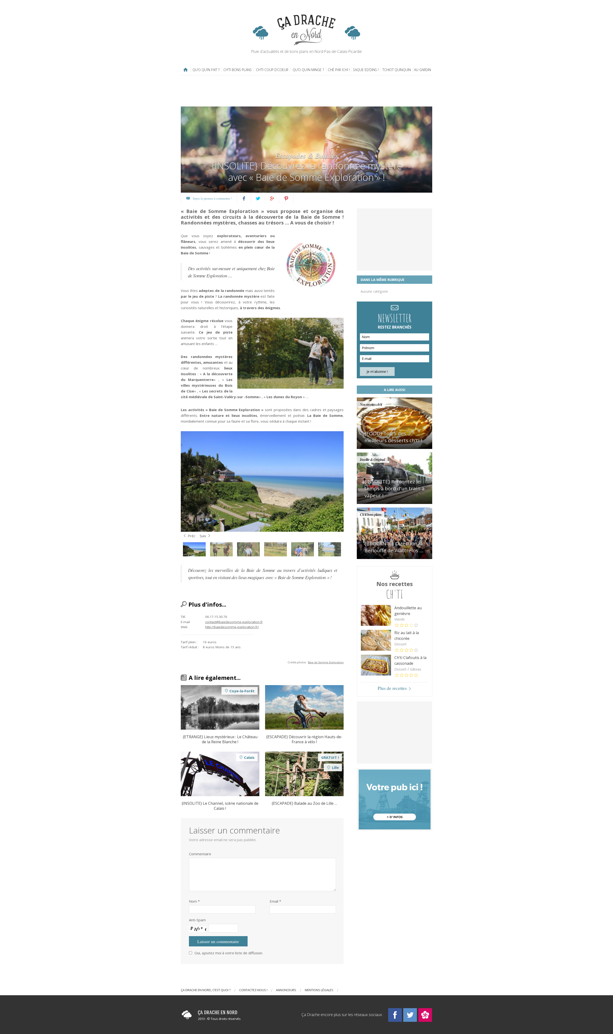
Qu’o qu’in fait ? (206, 69)
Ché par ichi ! (339, 69)
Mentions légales (319, 990)
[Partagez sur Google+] (272, 198)
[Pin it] (286, 198)
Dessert (400, 644)
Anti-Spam (197, 919)
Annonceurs (286, 990)
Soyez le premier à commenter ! (212, 198)
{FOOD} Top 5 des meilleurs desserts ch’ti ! (393, 437)
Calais (249, 757)
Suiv (203, 535)
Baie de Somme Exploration (326, 662)
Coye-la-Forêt (242, 690)
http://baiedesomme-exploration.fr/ (232, 627)
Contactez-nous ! (253, 990)
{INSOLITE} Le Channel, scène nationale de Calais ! (220, 806)
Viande (399, 619)
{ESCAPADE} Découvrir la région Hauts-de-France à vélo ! (304, 739)
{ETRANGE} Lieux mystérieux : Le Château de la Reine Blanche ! (220, 739)
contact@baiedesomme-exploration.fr (234, 622)
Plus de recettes (392, 688)
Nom (194, 901)
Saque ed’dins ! (366, 69)
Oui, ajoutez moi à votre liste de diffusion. (228, 952)
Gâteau (415, 669)
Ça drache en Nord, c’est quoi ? (206, 990)
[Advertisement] (306, 91)
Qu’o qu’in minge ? (308, 69)
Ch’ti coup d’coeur (272, 69)
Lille (335, 767)
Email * (275, 901)
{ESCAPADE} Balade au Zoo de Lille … (304, 803)
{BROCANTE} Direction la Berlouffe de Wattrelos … (393, 547)
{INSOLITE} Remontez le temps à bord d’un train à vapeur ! (394, 488)
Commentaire (200, 853)
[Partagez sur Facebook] (244, 198)
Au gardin (422, 69)
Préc (191, 535)
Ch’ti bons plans (237, 69)
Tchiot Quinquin (396, 69)
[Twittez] (258, 198)
